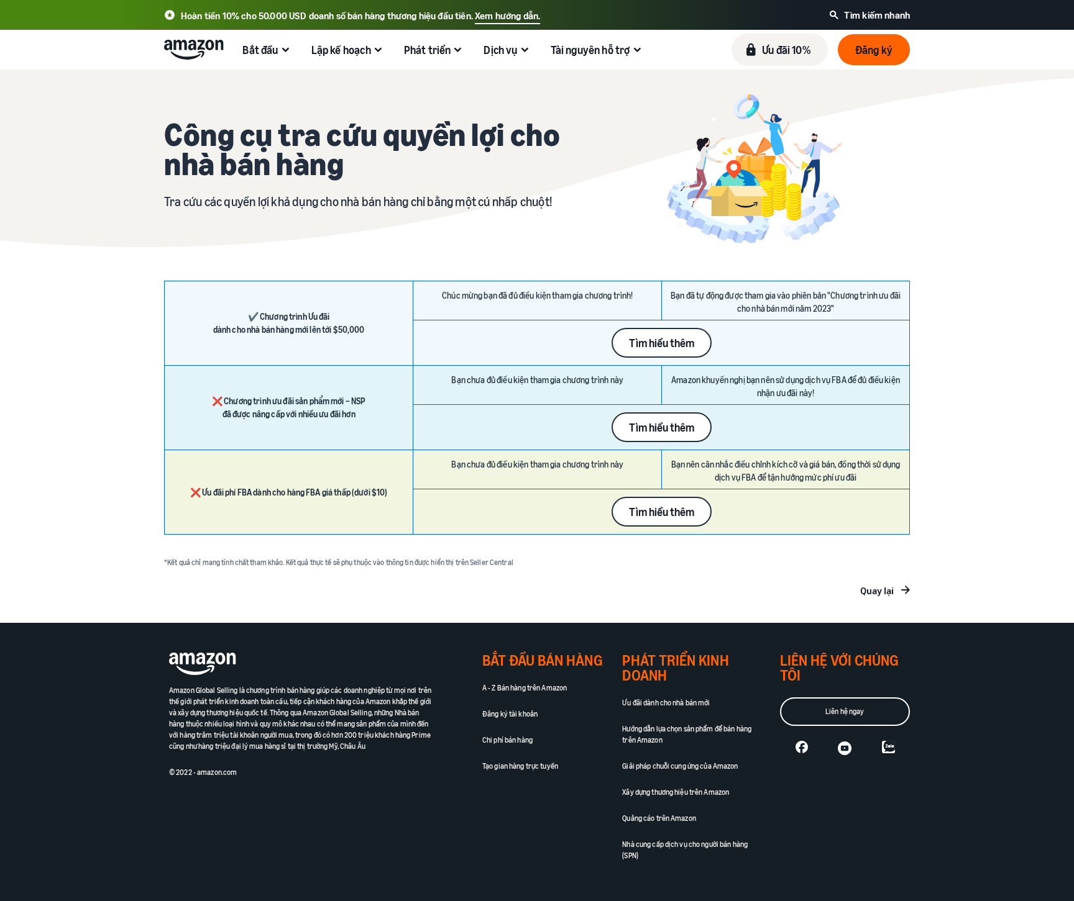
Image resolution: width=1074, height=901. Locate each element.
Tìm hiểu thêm (661, 343)
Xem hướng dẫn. (507, 15)
